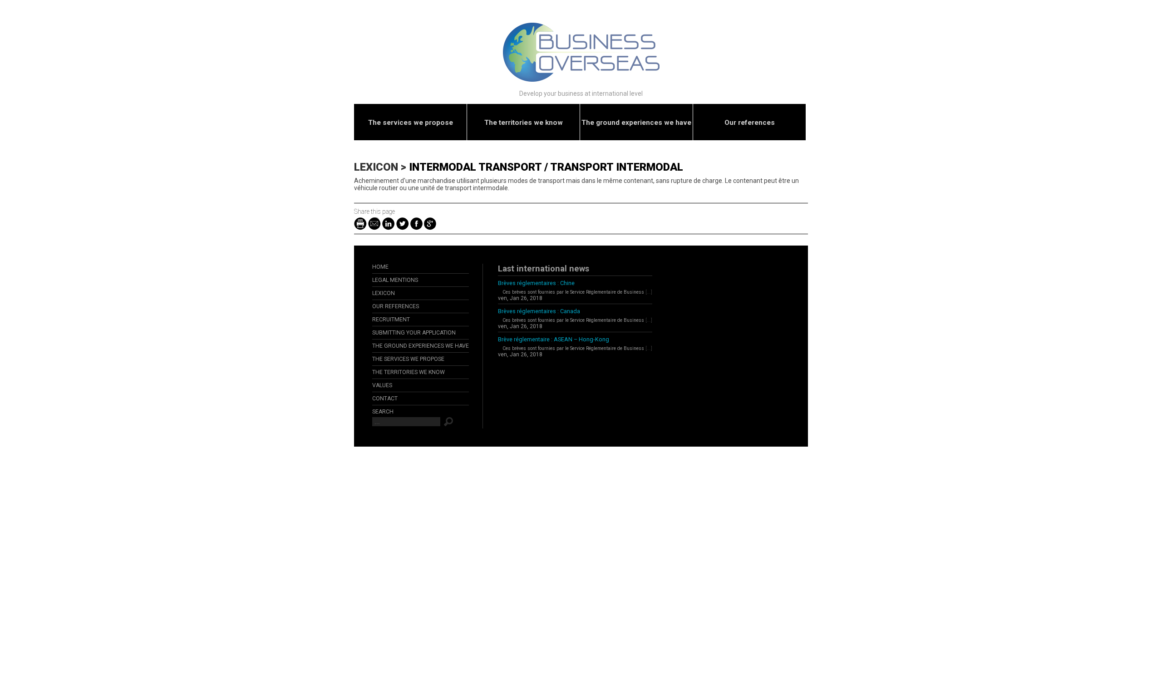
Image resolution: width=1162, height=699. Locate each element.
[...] (648, 292)
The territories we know (523, 122)
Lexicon (383, 293)
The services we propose (410, 122)
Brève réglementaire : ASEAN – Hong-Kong (553, 339)
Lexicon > (381, 167)
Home (380, 267)
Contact (385, 398)
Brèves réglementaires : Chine (536, 283)
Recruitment (391, 319)
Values (382, 385)
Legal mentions (395, 280)
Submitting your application (414, 333)
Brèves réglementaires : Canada (539, 311)
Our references (749, 122)
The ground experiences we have (636, 122)
